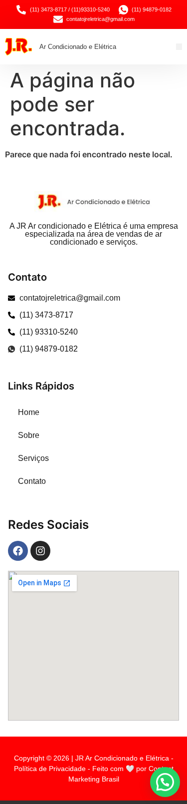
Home (28, 412)
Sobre (28, 435)
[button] (179, 46)
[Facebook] (18, 551)
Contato (32, 481)
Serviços (33, 458)
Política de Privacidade (50, 769)
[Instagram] (40, 551)
